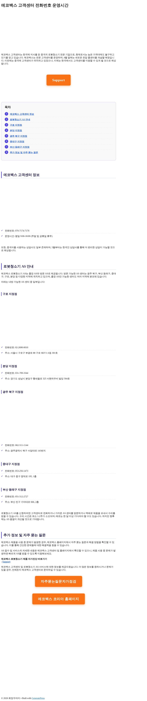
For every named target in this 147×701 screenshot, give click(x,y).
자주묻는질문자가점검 (58, 581)
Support (58, 80)
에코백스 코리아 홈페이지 (58, 599)
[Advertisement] (58, 31)
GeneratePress (38, 698)
